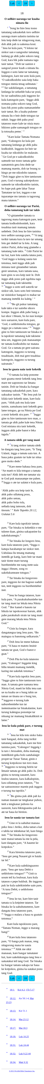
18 (25, 3)
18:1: (12, 989)
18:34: (13, 1062)
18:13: (13, 1011)
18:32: (13, 1053)
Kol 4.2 (21, 989)
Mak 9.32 (23, 1062)
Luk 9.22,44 (25, 1053)
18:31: (13, 1045)
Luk (12, 3)
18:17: (13, 1028)
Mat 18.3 (23, 1028)
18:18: (13, 1036)
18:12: (13, 998)
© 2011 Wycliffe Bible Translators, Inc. (22, 1071)
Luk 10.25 (24, 1036)
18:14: (13, 1019)
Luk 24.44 (24, 1045)
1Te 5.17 (30, 989)
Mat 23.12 (24, 1019)
